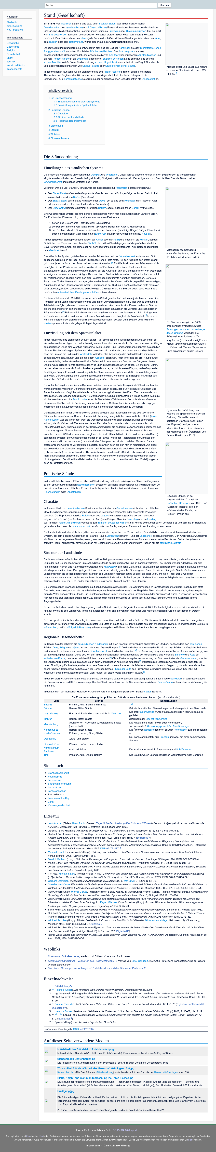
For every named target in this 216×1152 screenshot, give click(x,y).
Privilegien (114, 31)
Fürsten (144, 239)
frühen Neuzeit (127, 256)
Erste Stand (59, 193)
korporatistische (73, 79)
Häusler (146, 233)
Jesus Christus (175, 332)
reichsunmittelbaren (69, 522)
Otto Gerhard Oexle (59, 884)
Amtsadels (86, 354)
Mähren (48, 718)
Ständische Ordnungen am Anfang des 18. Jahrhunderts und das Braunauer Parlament (95, 968)
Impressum (93, 1145)
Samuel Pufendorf (64, 1004)
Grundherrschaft (53, 181)
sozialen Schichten (113, 58)
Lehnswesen (55, 780)
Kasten (47, 323)
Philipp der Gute (122, 669)
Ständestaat (148, 79)
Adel (157, 38)
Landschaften (165, 682)
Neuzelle (149, 729)
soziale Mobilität (52, 62)
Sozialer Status (107, 23)
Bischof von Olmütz (156, 718)
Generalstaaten (188, 658)
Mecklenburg (51, 724)
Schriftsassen (183, 749)
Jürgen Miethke (108, 902)
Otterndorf (116, 713)
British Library (62, 986)
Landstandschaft (81, 526)
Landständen (73, 491)
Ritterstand (110, 566)
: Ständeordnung (64, 956)
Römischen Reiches (101, 51)
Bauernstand (76, 41)
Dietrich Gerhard (57, 859)
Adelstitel (100, 357)
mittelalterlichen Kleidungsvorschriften (78, 292)
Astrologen (172, 329)
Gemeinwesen (124, 508)
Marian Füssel (56, 852)
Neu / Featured (15, 29)
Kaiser (99, 239)
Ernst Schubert (139, 960)
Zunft (50, 801)
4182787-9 (86, 1029)
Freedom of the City (59, 798)
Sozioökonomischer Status (120, 65)
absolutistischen (86, 484)
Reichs (86, 515)
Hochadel (129, 200)
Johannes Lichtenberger (192, 329)
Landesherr (146, 535)
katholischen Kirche (54, 658)
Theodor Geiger (61, 58)
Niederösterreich (53, 733)
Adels (102, 200)
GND (76, 1029)
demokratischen (76, 508)
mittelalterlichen (74, 27)
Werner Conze (79, 891)
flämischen (196, 644)
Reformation (180, 729)
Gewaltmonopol (98, 651)
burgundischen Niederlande (93, 644)
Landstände (54, 787)
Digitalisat (142, 837)
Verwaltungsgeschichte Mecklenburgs (168, 726)
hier (28, 1136)
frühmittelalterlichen (150, 47)
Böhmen (48, 708)
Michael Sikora (67, 873)
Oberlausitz (50, 738)
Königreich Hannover (78, 627)
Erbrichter (100, 233)
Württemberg (51, 627)
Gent (55, 647)
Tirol (46, 754)
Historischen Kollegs (156, 920)
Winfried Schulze (57, 920)
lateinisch (66, 23)
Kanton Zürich (65, 1072)
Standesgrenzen (58, 34)
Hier (41, 1136)
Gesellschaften (52, 27)
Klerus (84, 38)
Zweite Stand (60, 200)
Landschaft (112, 535)
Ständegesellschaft (58, 772)
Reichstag (132, 519)
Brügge (64, 647)
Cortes (148, 691)
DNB (103, 848)
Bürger (135, 207)
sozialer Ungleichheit (106, 62)
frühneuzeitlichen (97, 27)
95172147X (112, 848)
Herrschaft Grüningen (178, 503)
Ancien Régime (112, 71)
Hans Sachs (79, 823)
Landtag (151, 519)
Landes (105, 515)
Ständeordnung (104, 1072)
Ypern (76, 647)
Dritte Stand (59, 207)
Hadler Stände (146, 711)
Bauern (102, 207)
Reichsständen (52, 491)
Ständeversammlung (59, 783)
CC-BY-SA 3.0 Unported (126, 1130)
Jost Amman (55, 823)
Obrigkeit (96, 174)
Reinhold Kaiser (63, 989)
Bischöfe (92, 243)
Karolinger (124, 47)
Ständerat (175, 678)
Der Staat (129, 880)
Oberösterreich (52, 744)
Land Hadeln (51, 713)
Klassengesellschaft (59, 805)
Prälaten (164, 737)
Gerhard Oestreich (58, 880)
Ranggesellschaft (53, 51)
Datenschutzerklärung (116, 1145)
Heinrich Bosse (63, 1011)
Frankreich (121, 187)
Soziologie (82, 58)
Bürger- (53, 41)
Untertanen (112, 174)
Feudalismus (55, 776)
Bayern (48, 704)
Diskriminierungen (136, 31)
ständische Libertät (170, 542)
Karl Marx (114, 55)
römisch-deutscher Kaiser (112, 522)
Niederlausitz (51, 729)
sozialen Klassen (146, 55)
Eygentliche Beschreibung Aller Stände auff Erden (123, 823)
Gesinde (54, 250)
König (116, 239)
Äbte (192, 654)
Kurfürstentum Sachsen (51, 749)
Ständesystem (127, 51)
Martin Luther (80, 399)
